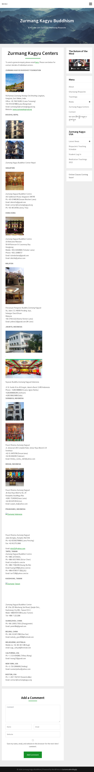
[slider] (78, 68)
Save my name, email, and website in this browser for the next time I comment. (33, 745)
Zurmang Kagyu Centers (79, 107)
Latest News (74, 141)
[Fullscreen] (88, 68)
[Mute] (86, 68)
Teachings (73, 97)
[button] (79, 65)
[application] (79, 65)
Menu (4, 4)
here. (37, 62)
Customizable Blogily (69, 769)
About (71, 86)
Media (71, 102)
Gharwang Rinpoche (77, 91)
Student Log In (75, 154)
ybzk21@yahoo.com (17, 548)
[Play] (72, 68)
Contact (72, 112)
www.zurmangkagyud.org (22, 109)
